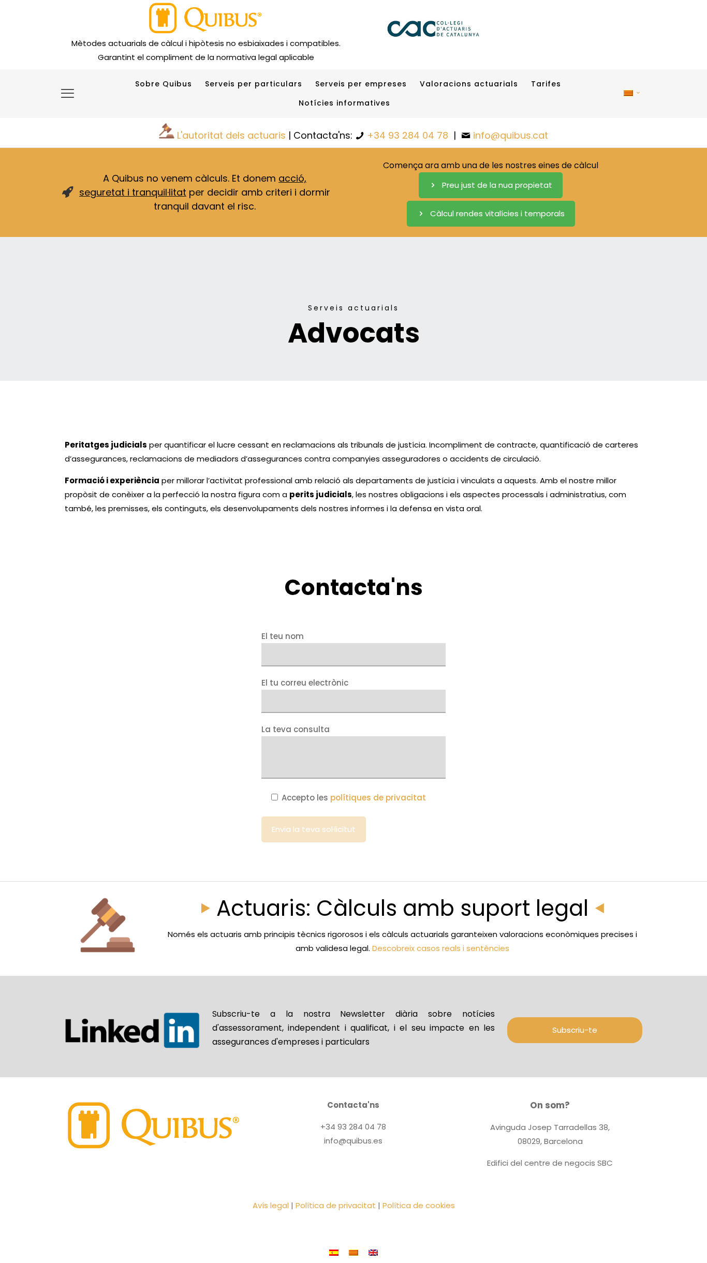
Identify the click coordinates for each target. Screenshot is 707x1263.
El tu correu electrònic (304, 682)
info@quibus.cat (510, 135)
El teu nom (282, 636)
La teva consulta (295, 729)
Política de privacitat (336, 1205)
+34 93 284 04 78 (407, 135)
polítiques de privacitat (378, 797)
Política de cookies (418, 1205)
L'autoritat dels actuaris (231, 135)
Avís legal (271, 1205)
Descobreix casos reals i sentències (440, 948)
